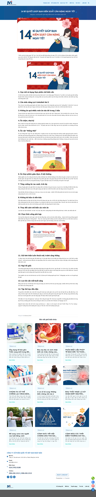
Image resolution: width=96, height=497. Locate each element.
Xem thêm (12, 360)
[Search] (88, 3)
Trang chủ (46, 3)
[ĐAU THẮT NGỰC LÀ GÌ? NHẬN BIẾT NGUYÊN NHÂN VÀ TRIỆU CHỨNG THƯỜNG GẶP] (76, 375)
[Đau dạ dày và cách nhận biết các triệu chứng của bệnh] (48, 333)
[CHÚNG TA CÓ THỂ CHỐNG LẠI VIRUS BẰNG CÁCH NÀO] (20, 375)
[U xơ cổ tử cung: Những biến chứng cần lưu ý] (48, 375)
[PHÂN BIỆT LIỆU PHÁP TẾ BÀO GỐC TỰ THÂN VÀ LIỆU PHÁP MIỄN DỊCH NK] (76, 333)
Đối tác (72, 3)
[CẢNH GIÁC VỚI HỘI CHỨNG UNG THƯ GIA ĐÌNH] (48, 417)
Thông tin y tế (13, 346)
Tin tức (78, 3)
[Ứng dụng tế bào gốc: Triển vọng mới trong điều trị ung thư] (20, 333)
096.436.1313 (14, 473)
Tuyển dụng (74, 486)
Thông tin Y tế (21, 315)
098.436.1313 (26, 473)
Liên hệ (84, 3)
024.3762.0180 (15, 467)
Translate (67, 478)
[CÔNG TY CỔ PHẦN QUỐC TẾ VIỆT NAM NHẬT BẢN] (11, 3)
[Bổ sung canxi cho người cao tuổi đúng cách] (20, 417)
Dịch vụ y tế (63, 3)
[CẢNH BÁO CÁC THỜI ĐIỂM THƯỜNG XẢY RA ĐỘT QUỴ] (76, 417)
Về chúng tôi (55, 3)
